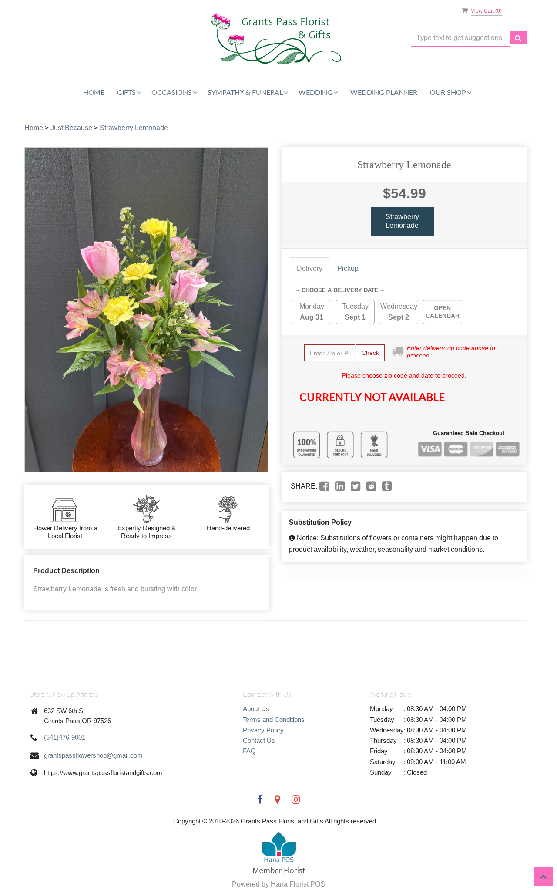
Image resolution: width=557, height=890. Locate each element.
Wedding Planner (383, 92)
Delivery (309, 268)
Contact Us (259, 740)
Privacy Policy (263, 730)
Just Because (71, 127)
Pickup (348, 268)
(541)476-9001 (64, 737)
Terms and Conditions (274, 719)
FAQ (249, 751)
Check (370, 352)
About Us (256, 708)
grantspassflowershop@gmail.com (93, 755)
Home (93, 92)
